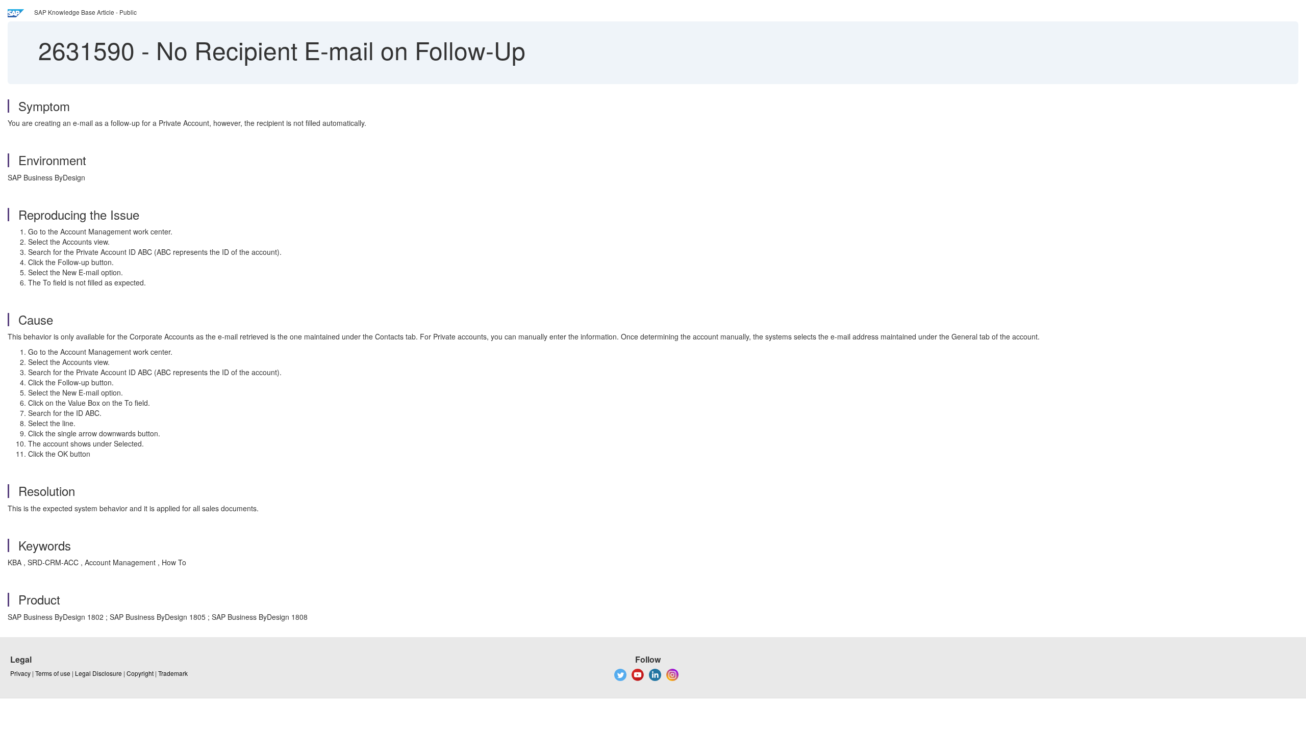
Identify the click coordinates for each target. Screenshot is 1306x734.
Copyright (140, 673)
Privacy (20, 673)
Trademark (173, 673)
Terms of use (52, 673)
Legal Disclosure (98, 673)
